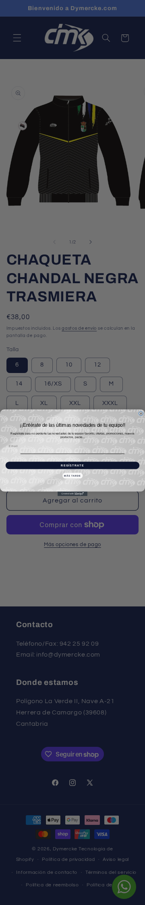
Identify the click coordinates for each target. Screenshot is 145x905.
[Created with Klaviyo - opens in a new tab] (72, 494)
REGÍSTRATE (72, 465)
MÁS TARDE (72, 475)
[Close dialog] (141, 413)
